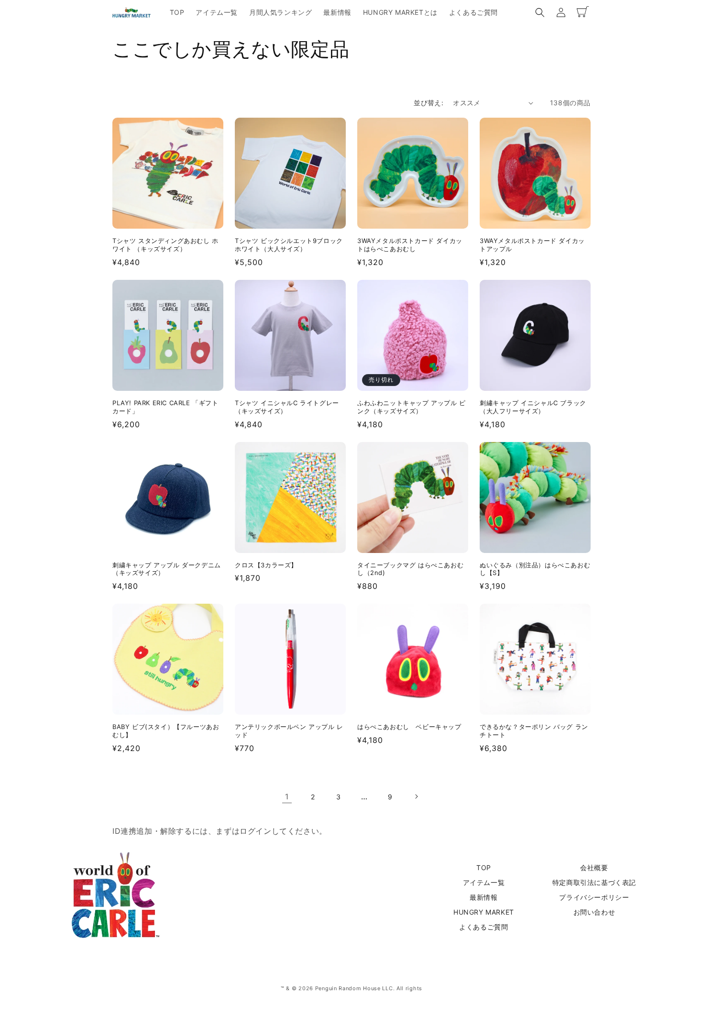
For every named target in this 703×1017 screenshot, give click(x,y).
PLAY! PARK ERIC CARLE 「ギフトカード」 (165, 407)
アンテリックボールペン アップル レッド (289, 731)
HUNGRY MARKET (483, 912)
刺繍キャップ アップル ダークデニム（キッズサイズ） (166, 569)
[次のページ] (416, 796)
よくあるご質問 (483, 927)
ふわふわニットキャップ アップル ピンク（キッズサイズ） (411, 407)
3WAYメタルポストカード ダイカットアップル (532, 245)
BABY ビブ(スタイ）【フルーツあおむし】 (165, 731)
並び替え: (428, 103)
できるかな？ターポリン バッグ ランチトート (534, 731)
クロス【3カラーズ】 (266, 565)
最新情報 (483, 897)
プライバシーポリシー (594, 897)
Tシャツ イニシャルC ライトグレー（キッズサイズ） (287, 407)
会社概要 (594, 867)
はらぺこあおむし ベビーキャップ (409, 726)
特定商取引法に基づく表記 (594, 882)
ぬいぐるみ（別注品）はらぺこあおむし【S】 (535, 569)
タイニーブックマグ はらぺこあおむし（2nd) (410, 569)
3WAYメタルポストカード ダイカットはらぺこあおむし (409, 245)
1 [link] (287, 796)
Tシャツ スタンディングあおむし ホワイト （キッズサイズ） (165, 245)
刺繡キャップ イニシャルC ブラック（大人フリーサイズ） (533, 407)
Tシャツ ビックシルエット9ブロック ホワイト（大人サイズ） (289, 245)
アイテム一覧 (484, 882)
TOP (483, 867)
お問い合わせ (594, 912)
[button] (539, 12)
